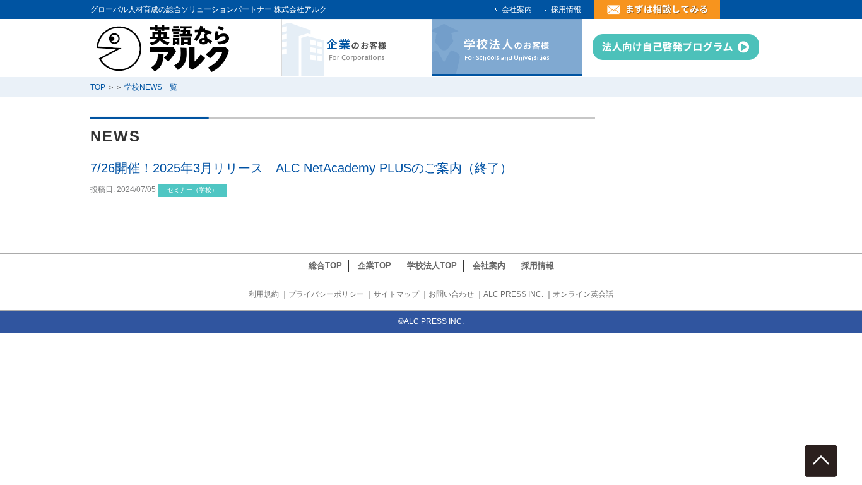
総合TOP (325, 265)
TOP (97, 87)
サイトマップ (396, 294)
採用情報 (566, 9)
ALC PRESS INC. (513, 294)
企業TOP (374, 265)
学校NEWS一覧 (150, 87)
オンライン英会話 (583, 294)
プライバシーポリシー (326, 294)
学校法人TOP (432, 265)
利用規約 (264, 294)
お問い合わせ (451, 294)
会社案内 (517, 9)
